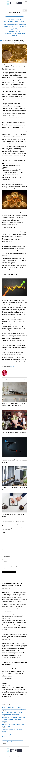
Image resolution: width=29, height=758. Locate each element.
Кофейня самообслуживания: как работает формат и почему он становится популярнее (12, 585)
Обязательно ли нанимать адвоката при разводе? (14, 682)
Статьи (12, 366)
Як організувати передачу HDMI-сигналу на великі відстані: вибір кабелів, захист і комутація (14, 636)
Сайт (2, 559)
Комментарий (4, 532)
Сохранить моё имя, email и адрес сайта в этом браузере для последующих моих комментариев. (14, 567)
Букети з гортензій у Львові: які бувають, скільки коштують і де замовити (14, 615)
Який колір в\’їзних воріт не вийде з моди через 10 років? (14, 663)
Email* (3, 554)
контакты (23, 756)
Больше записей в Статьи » (22, 379)
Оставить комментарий (8, 611)
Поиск (9, 10)
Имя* (2, 549)
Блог (1, 40)
